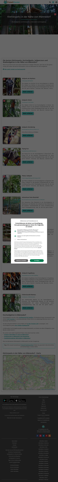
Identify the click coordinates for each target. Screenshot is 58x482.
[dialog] (29, 241)
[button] (29, 240)
